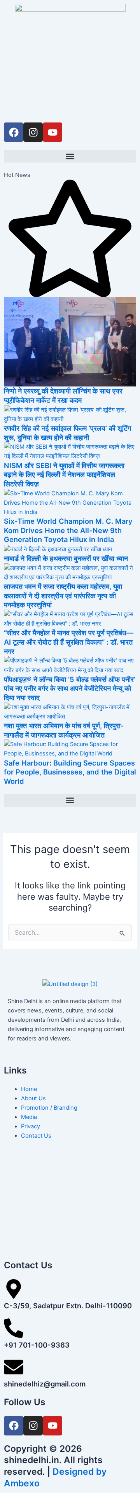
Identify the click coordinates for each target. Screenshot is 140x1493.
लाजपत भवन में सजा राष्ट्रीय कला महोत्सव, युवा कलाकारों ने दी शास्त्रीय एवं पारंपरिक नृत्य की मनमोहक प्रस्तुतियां (63, 595)
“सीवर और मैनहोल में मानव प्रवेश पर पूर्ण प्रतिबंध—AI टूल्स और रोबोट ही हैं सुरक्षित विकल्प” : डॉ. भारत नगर (68, 641)
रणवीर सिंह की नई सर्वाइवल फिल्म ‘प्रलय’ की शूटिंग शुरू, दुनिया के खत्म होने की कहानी (67, 433)
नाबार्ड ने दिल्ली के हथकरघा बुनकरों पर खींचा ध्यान (66, 558)
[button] (70, 156)
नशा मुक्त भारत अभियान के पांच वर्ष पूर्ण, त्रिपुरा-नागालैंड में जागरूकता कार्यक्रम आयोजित (64, 730)
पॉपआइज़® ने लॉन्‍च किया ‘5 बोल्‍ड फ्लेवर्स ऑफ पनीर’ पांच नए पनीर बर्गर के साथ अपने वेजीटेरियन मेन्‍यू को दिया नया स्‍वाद (69, 688)
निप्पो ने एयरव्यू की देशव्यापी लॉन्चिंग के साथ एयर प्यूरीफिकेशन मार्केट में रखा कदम (63, 395)
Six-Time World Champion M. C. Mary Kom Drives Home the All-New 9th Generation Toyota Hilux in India (68, 530)
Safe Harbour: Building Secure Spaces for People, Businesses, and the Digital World (70, 772)
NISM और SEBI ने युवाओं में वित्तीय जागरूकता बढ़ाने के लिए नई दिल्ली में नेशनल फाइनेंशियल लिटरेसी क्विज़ (64, 474)
